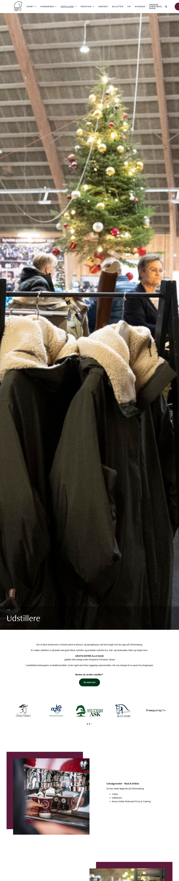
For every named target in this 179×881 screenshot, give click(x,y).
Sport (30, 6)
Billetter (117, 6)
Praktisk (86, 6)
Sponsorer (47, 6)
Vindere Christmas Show (155, 6)
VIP (129, 6)
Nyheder (140, 6)
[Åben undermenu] (36, 6)
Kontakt (103, 6)
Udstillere (67, 6)
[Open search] (166, 7)
